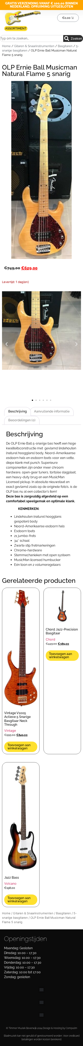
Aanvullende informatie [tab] (52, 411)
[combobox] (31, 38)
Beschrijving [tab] (17, 411)
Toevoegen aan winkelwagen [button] (18, 746)
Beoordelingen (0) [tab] (21, 420)
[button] (6, 344)
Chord (50, 639)
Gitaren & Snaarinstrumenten (34, 46)
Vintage (10, 731)
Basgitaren (65, 46)
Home (6, 46)
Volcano (10, 883)
